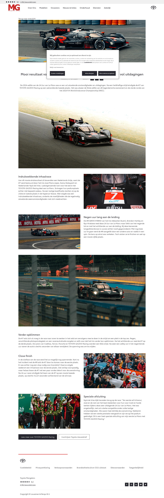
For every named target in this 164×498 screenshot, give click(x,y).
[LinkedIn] (136, 484)
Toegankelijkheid (136, 467)
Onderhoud (85, 7)
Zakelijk (107, 7)
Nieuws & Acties (69, 7)
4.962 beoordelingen (28, 2)
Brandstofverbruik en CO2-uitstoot (91, 467)
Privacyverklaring (43, 467)
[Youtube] (141, 484)
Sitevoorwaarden (118, 467)
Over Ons (32, 7)
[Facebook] (127, 484)
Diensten (97, 7)
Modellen (43, 7)
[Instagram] (131, 484)
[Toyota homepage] (153, 7)
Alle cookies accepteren (106, 73)
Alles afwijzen (89, 73)
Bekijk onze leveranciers (57, 67)
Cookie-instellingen (57, 73)
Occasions (55, 7)
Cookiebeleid (25, 467)
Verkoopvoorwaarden (63, 467)
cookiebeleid (88, 62)
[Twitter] (145, 484)
